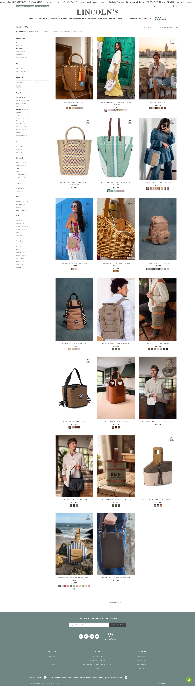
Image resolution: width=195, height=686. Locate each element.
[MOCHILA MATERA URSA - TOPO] (156, 269)
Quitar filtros (78, 31)
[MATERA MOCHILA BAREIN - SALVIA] (75, 349)
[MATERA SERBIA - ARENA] (153, 108)
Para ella (61, 31)
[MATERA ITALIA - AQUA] (81, 108)
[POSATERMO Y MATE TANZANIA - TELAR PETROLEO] (71, 586)
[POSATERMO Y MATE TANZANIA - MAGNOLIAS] (62, 586)
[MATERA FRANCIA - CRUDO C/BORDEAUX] (165, 188)
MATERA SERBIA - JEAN (158, 102)
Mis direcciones (141, 664)
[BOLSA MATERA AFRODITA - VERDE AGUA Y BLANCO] (116, 149)
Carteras (53, 18)
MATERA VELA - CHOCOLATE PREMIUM (116, 578)
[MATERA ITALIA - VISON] (75, 108)
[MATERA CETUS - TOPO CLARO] (161, 349)
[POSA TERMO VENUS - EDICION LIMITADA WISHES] (109, 110)
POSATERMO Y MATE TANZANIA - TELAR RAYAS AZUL (74, 579)
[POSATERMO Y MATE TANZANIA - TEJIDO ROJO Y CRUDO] (77, 586)
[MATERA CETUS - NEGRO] (164, 349)
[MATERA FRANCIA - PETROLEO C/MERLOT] (168, 188)
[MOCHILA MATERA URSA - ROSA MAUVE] (168, 269)
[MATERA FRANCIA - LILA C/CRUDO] (150, 188)
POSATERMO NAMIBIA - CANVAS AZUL (74, 499)
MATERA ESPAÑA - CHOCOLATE (74, 421)
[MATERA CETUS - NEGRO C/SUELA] (167, 349)
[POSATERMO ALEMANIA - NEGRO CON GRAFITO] (158, 505)
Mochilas (63, 18)
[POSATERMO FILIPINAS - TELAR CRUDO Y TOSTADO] (75, 269)
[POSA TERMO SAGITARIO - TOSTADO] (116, 505)
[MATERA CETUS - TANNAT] (152, 349)
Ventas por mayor (42, 6)
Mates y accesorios (77, 18)
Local (52, 660)
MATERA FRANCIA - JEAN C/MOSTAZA (158, 182)
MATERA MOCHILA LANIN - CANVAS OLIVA (116, 343)
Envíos (97, 668)
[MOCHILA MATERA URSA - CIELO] (162, 269)
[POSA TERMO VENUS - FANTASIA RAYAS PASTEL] (126, 110)
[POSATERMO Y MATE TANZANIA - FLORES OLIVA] (83, 586)
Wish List (141, 668)
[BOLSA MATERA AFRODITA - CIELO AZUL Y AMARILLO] (114, 191)
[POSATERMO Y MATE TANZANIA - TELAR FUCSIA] (89, 586)
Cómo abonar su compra (97, 660)
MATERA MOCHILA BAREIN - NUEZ (74, 343)
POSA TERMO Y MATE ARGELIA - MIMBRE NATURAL (116, 264)
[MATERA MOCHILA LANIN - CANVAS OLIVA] (116, 309)
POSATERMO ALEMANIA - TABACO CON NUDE (158, 499)
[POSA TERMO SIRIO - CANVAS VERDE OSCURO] (157, 388)
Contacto (52, 664)
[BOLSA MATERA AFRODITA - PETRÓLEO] (111, 191)
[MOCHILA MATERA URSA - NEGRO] (159, 269)
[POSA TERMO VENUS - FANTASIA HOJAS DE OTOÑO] (120, 110)
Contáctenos (147, 6)
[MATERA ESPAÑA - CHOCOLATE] (74, 388)
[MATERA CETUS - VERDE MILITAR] (157, 309)
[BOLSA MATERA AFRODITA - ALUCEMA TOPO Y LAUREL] (120, 191)
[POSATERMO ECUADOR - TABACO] (119, 427)
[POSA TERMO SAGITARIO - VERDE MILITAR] (116, 466)
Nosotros (52, 656)
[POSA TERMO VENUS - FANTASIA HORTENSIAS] (114, 110)
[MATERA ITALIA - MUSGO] (70, 108)
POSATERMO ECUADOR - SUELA (116, 421)
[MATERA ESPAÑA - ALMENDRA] (73, 427)
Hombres (92, 18)
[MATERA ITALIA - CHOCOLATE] (74, 68)
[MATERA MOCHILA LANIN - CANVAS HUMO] (116, 349)
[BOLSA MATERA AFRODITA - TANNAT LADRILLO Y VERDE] (123, 191)
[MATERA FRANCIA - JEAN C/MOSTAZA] (157, 149)
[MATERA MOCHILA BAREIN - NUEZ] (74, 309)
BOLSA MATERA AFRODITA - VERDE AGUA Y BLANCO (116, 184)
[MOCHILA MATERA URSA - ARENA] (157, 229)
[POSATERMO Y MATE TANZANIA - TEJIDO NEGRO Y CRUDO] (74, 586)
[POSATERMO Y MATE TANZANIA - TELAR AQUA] (74, 589)
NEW (31, 18)
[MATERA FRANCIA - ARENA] (156, 188)
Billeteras (102, 18)
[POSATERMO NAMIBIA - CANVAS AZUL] (74, 466)
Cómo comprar (97, 656)
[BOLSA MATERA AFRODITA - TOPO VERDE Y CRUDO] (117, 191)
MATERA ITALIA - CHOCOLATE (74, 102)
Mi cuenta (141, 656)
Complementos (134, 18)
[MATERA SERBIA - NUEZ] (159, 108)
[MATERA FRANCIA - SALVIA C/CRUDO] (162, 188)
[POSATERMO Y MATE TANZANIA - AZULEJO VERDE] (86, 586)
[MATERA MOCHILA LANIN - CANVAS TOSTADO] (119, 349)
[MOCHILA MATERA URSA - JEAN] (150, 269)
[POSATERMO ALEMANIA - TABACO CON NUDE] (157, 466)
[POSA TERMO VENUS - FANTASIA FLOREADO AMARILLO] (123, 110)
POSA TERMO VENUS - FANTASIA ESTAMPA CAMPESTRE (116, 103)
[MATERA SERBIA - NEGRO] (156, 108)
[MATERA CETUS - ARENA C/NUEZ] (158, 349)
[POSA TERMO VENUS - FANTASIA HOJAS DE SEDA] (111, 110)
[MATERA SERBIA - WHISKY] (162, 108)
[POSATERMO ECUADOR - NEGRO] (116, 427)
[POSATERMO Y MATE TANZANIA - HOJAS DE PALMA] (80, 586)
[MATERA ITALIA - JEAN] (78, 108)
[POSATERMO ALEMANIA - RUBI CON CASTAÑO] (161, 505)
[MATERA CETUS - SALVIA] (155, 349)
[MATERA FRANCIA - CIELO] (153, 188)
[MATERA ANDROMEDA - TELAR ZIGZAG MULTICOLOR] (74, 149)
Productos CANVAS (117, 18)
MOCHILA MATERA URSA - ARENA (157, 263)
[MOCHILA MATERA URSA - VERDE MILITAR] (153, 269)
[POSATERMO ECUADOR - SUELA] (116, 388)
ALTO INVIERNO (41, 18)
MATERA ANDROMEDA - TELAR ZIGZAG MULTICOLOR (74, 184)
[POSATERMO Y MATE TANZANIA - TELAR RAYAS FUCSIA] (65, 586)
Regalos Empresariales (25, 6)
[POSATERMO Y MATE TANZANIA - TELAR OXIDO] (68, 586)
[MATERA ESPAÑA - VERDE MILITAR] (75, 427)
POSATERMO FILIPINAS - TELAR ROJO (74, 263)
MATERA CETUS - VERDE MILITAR (157, 343)
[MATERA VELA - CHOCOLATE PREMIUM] (116, 544)
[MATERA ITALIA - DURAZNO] (73, 108)
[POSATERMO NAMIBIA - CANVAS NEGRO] (74, 505)
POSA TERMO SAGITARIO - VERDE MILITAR (116, 499)
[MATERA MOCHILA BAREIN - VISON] (73, 349)
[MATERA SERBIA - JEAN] (157, 68)
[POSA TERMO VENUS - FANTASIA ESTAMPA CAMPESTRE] (116, 68)
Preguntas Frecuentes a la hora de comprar (97, 664)
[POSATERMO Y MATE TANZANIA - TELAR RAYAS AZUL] (74, 544)
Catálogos (147, 18)
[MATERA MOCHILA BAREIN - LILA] (78, 349)
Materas (46, 31)
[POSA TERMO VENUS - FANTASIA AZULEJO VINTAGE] (117, 110)
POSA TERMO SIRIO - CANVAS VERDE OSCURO (158, 421)
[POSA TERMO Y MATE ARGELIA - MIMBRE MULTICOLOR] (117, 271)
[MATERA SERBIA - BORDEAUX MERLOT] (165, 108)
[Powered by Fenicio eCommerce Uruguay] (161, 683)
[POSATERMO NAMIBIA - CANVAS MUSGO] (77, 505)
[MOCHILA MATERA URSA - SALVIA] (165, 269)
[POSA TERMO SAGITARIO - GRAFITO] (119, 505)
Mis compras (141, 660)
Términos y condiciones (52, 683)
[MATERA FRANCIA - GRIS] (159, 188)
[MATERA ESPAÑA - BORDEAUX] (78, 427)
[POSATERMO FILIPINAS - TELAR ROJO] (74, 229)
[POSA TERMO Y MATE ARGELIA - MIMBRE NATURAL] (116, 229)
